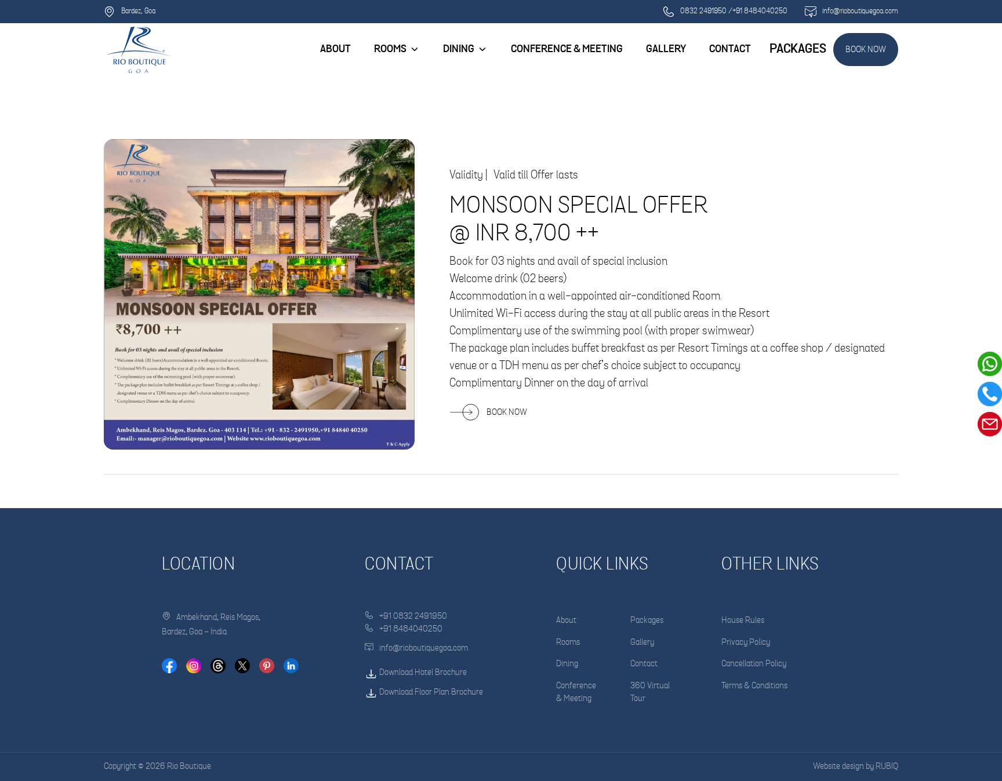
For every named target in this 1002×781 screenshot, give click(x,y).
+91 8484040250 (410, 629)
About (566, 620)
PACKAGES (798, 48)
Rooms (390, 49)
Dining (567, 663)
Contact (644, 663)
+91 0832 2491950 (413, 616)
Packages (646, 620)
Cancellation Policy (753, 663)
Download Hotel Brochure (422, 672)
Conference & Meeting (576, 692)
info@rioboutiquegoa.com (423, 648)
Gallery (642, 642)
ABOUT (335, 49)
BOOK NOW (865, 49)
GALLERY (666, 49)
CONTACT (730, 49)
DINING (458, 49)
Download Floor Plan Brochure (430, 692)
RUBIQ (887, 766)
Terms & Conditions (754, 685)
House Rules (742, 620)
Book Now (507, 412)
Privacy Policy (745, 642)
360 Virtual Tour (650, 692)
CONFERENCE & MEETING (567, 49)
